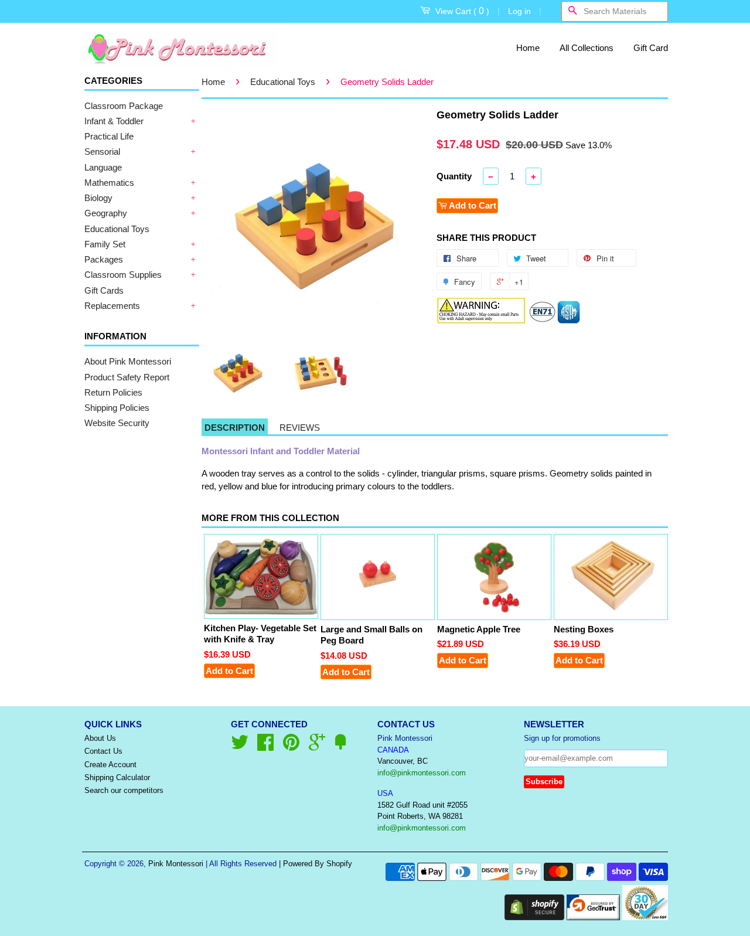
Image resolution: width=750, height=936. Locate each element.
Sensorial (102, 151)
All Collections (586, 48)
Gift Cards (104, 290)
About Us (100, 738)
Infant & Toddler (114, 121)
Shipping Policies (116, 408)
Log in (519, 11)
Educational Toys (116, 229)
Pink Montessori (175, 863)
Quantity (454, 176)
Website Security (116, 423)
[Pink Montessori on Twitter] (239, 746)
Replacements (112, 306)
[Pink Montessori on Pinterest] (291, 746)
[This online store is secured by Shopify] (534, 917)
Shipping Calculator (117, 777)
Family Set (104, 244)
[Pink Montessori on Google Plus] (317, 746)
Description (234, 428)
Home (528, 48)
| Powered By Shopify (315, 863)
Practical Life (109, 136)
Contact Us (103, 751)
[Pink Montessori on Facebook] (265, 746)
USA (385, 793)
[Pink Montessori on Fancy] (340, 746)
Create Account (110, 764)
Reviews (299, 428)
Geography (105, 213)
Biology (98, 198)
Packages (103, 259)
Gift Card (650, 48)
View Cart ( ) (462, 11)
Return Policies (113, 392)
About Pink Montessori (127, 361)
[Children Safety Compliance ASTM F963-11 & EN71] (555, 321)
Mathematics (109, 183)
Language (103, 167)
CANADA (393, 750)
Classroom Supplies (123, 275)
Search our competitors (123, 790)
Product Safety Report (126, 377)
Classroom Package (123, 106)
